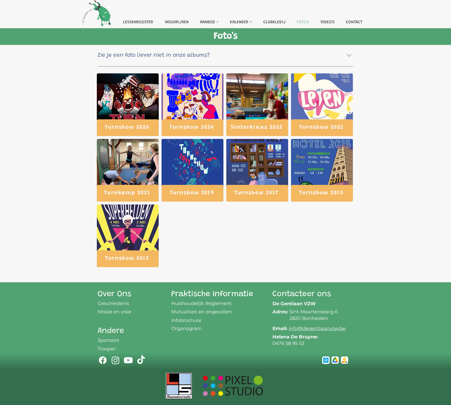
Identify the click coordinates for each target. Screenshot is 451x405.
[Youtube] (128, 360)
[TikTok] (141, 360)
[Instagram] (115, 360)
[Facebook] (103, 360)
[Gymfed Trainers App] (325, 360)
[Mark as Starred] (335, 360)
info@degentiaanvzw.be (317, 328)
